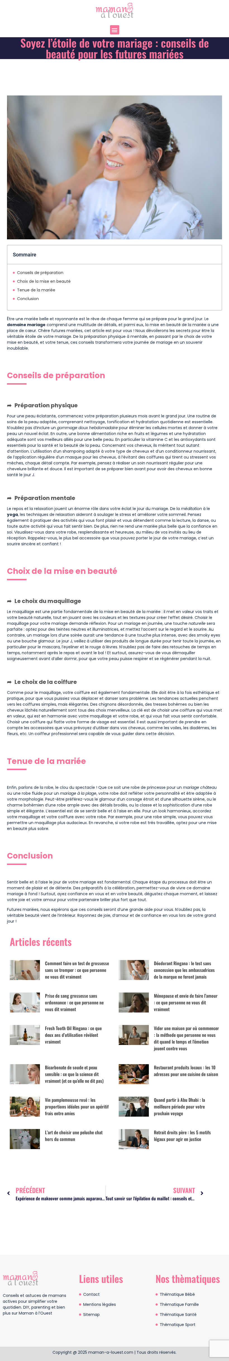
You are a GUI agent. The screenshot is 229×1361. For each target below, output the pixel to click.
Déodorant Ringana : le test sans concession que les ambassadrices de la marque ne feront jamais (184, 970)
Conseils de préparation (40, 272)
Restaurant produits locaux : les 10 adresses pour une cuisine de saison (186, 1070)
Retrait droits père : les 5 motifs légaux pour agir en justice (182, 1135)
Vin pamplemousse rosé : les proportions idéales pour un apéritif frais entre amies (77, 1106)
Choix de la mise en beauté (44, 281)
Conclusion (28, 298)
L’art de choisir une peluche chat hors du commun (73, 1135)
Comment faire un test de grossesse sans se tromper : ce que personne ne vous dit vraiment (77, 970)
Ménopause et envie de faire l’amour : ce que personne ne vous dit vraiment (186, 1002)
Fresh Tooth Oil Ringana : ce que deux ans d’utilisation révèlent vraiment (73, 1035)
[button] (114, 29)
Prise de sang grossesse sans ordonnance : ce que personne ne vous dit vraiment (74, 1002)
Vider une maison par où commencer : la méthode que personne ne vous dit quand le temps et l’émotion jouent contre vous (186, 1038)
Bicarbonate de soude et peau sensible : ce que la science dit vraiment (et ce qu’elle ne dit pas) (74, 1074)
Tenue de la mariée (36, 290)
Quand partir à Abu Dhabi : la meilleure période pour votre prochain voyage (179, 1106)
